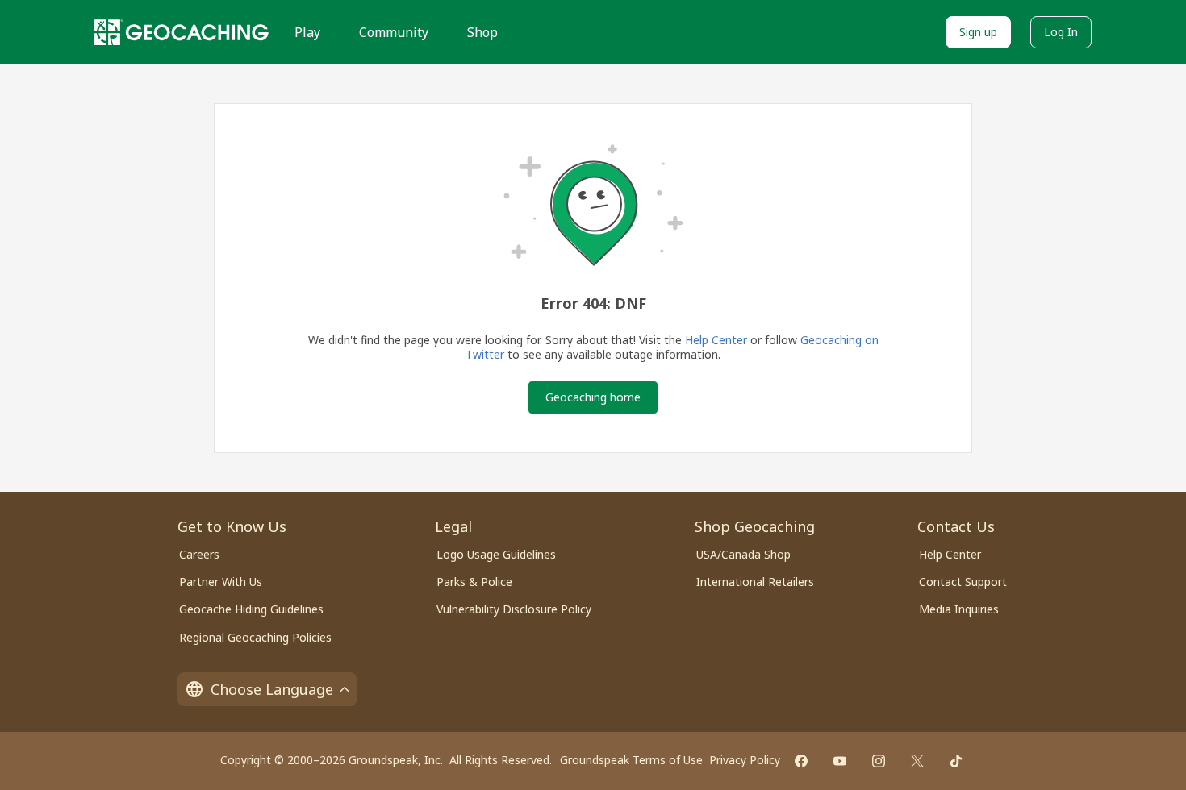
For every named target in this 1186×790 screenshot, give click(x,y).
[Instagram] (878, 761)
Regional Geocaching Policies (255, 637)
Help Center (716, 339)
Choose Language (272, 689)
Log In (1061, 32)
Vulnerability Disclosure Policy (513, 609)
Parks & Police (474, 581)
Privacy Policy (744, 759)
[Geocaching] (181, 32)
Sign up (978, 32)
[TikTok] (956, 761)
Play (307, 32)
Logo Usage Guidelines (496, 554)
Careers (199, 554)
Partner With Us (220, 581)
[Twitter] (917, 761)
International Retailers (755, 581)
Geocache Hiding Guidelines (251, 609)
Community (393, 32)
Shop (482, 32)
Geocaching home (593, 397)
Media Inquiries (959, 609)
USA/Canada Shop (743, 554)
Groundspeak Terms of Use (631, 759)
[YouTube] (840, 761)
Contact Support (963, 581)
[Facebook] (801, 761)
